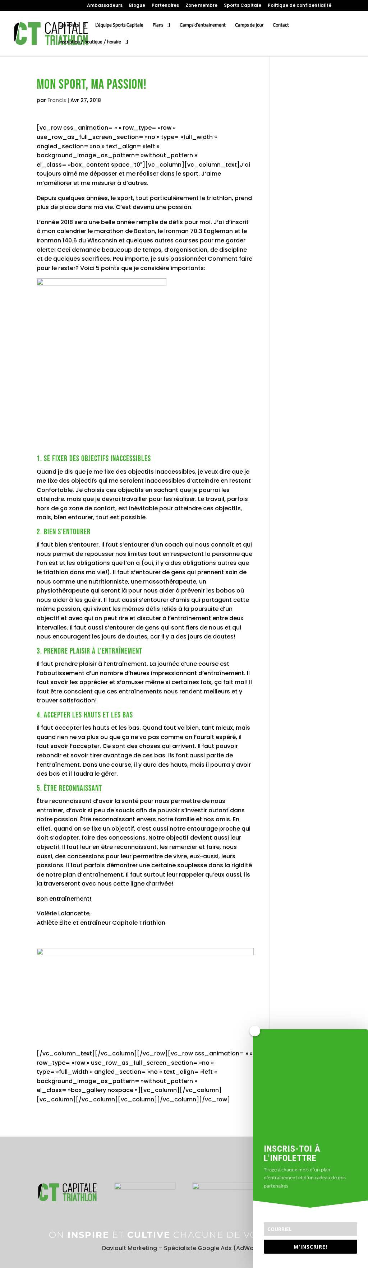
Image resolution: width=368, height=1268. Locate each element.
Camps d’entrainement (203, 25)
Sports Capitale (242, 5)
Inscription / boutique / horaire (90, 42)
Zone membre (201, 5)
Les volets (69, 25)
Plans (158, 25)
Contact (281, 25)
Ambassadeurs (105, 5)
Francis (56, 100)
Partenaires (165, 5)
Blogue (137, 5)
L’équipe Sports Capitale (119, 25)
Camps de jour (249, 25)
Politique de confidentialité (299, 5)
